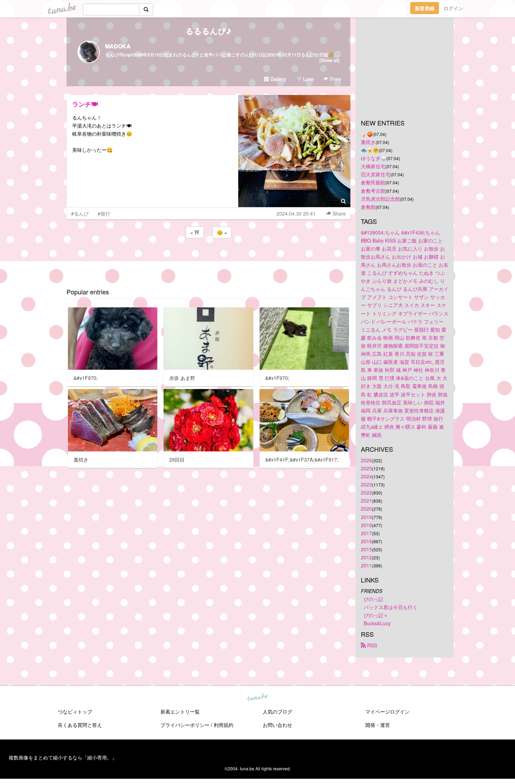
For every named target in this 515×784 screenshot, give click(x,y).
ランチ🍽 (85, 104)
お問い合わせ (277, 724)
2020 (366, 508)
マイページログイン (387, 711)
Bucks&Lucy (377, 623)
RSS (371, 645)
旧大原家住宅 (375, 174)
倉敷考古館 (373, 190)
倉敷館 (368, 206)
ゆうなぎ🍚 (373, 158)
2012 (366, 557)
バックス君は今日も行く (391, 607)
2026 (366, 460)
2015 (366, 549)
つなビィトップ (75, 711)
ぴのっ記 (373, 598)
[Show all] (329, 60)
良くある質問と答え (80, 724)
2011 (366, 565)
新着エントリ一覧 (180, 711)
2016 (366, 541)
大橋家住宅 (373, 166)
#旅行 (104, 213)
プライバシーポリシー (185, 724)
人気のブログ (277, 711)
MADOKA (118, 46)
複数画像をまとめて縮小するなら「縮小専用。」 (63, 757)
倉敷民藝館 (373, 182)
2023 (366, 484)
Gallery (277, 78)
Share (334, 78)
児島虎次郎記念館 (380, 198)
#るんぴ (80, 213)
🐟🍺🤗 (370, 150)
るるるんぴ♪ (208, 30)
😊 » (222, 232)
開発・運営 (377, 724)
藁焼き (368, 141)
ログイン (453, 8)
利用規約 (223, 724)
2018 (366, 525)
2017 (366, 533)
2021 (366, 500)
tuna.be (257, 697)
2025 (366, 468)
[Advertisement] (208, 258)
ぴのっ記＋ (376, 615)
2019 (366, 516)
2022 (366, 492)
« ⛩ (194, 232)
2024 (366, 476)
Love (308, 78)
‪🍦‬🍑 (367, 133)
